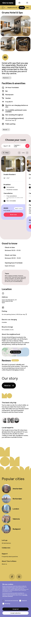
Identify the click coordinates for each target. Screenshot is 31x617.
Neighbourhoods (12, 7)
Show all (5, 129)
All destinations (6, 543)
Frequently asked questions (10, 556)
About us (7, 385)
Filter (7, 153)
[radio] (4, 187)
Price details (7, 210)
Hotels (22, 7)
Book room (13, 214)
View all (22, 44)
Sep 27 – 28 (18, 208)
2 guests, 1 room (17, 146)
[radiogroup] (13, 189)
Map (27, 7)
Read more (6, 77)
